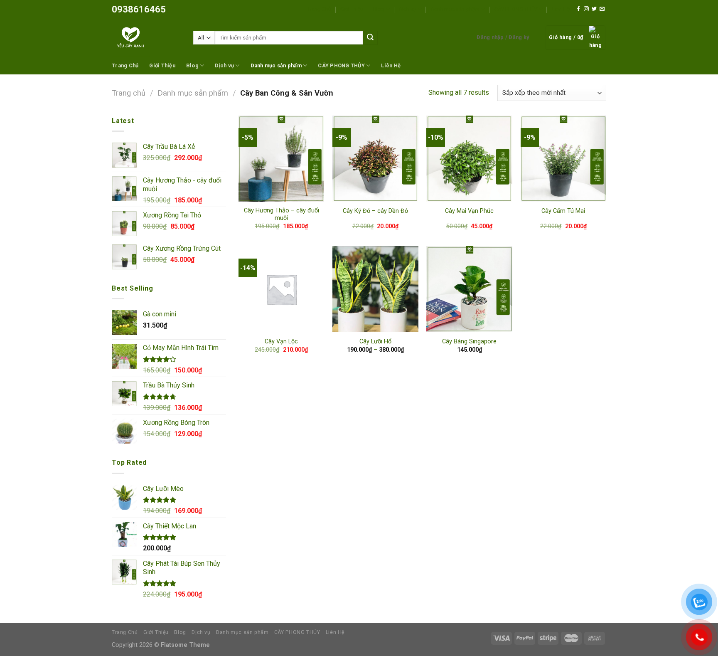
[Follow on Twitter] (594, 9)
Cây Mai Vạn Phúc (469, 211)
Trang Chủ (319, 9)
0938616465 (139, 9)
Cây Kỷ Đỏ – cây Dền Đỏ (375, 211)
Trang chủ (128, 93)
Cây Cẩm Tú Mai (563, 211)
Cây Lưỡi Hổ (375, 341)
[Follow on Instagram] (586, 9)
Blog (378, 9)
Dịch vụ (407, 9)
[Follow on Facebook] (578, 9)
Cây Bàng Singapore (469, 341)
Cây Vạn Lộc (281, 341)
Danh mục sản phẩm (455, 9)
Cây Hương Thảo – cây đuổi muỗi (281, 214)
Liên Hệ (561, 9)
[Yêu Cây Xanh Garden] (146, 38)
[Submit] (370, 38)
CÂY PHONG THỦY (515, 9)
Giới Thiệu (352, 9)
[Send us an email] (602, 9)
